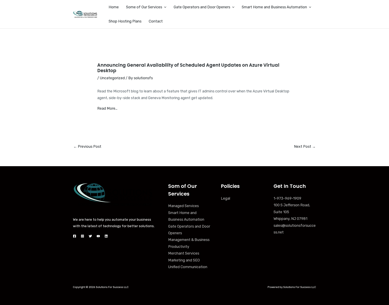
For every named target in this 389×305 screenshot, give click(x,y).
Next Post (305, 146)
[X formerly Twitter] (90, 236)
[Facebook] (74, 236)
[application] (164, 7)
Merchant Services (183, 253)
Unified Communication (187, 267)
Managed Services (183, 206)
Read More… (107, 108)
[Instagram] (82, 236)
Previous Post (87, 146)
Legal (225, 198)
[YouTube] (98, 236)
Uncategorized (112, 78)
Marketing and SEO (184, 260)
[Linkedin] (106, 236)
